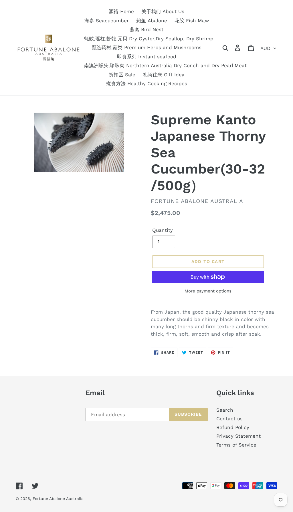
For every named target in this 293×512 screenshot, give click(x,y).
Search (224, 410)
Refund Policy (232, 427)
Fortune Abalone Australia (58, 498)
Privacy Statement (238, 436)
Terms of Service (236, 445)
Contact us (229, 418)
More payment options (208, 291)
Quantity (162, 230)
